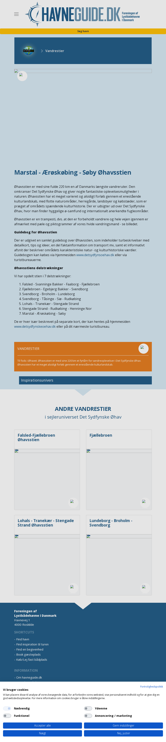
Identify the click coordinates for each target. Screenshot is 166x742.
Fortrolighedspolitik (151, 686)
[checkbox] (7, 708)
